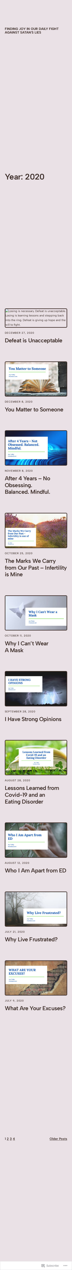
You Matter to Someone (34, 409)
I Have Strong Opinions (33, 719)
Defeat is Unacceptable (33, 340)
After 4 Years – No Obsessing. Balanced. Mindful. (27, 485)
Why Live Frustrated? (31, 939)
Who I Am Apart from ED (35, 870)
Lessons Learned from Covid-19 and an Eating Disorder (32, 795)
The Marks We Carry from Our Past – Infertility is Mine (36, 568)
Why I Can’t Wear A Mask (26, 647)
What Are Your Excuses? (35, 1008)
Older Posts (58, 1139)
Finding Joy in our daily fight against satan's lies (32, 30)
